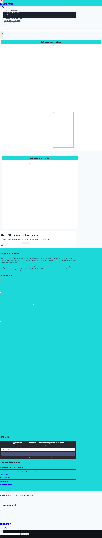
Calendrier (9, 16)
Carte (7, 14)
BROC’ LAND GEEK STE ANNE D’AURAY (11, 467)
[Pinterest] (10, 5)
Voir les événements (8, 505)
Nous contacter (10, 23)
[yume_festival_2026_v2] (75, 107)
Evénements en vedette (12, 21)
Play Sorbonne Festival (6, 484)
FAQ (5, 25)
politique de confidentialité (41, 457)
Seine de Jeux (4, 474)
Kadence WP (33, 495)
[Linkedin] (12, 5)
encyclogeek (8, 29)
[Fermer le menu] (0, 501)
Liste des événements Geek (12, 12)
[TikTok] (8, 5)
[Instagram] (5, 5)
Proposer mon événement (13, 19)
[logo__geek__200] (38, 318)
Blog (5, 27)
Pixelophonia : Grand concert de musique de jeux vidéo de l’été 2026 (20, 471)
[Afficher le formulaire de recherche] (1, 1)
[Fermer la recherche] (1, 531)
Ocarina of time (4, 481)
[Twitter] (3, 5)
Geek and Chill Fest (5, 478)
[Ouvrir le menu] (1, 36)
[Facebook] (1, 5)
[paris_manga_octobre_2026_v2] (63, 147)
